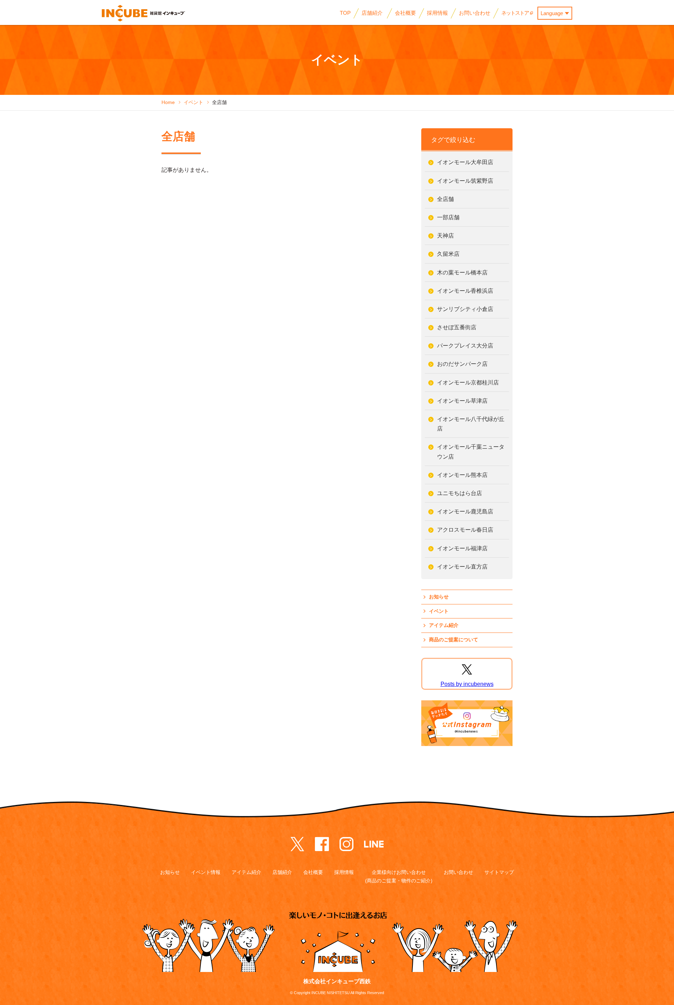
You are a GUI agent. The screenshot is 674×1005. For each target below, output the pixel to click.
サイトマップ (499, 872)
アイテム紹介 (443, 625)
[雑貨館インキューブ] (143, 13)
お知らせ (439, 596)
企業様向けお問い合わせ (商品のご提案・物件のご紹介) (398, 876)
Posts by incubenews (467, 684)
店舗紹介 (282, 872)
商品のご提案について (453, 639)
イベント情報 (205, 872)
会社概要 (313, 872)
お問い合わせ (458, 872)
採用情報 (344, 872)
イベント (439, 611)
